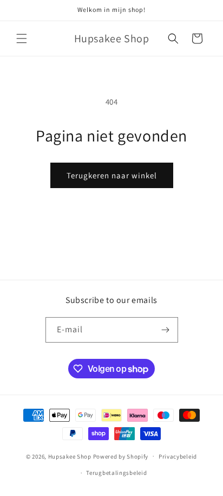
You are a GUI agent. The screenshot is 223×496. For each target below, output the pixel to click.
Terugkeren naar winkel (112, 175)
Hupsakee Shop (69, 456)
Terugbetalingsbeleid (116, 472)
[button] (22, 38)
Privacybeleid (178, 456)
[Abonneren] (166, 330)
